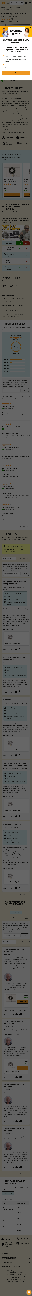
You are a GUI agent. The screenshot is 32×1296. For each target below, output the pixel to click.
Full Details (16, 77)
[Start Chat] (29, 1292)
